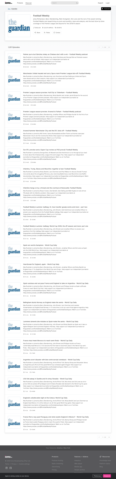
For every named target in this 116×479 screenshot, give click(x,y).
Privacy (14, 464)
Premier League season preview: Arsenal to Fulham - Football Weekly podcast (52, 112)
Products (20, 3)
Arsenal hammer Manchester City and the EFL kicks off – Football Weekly (50, 131)
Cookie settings (24, 464)
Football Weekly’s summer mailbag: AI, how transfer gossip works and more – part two (55, 207)
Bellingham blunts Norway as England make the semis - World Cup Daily (50, 302)
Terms (7, 464)
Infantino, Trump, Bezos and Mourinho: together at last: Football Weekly (49, 169)
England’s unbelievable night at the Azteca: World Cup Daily (45, 398)
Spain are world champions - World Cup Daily (40, 245)
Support (100, 3)
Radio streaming (57, 463)
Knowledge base (105, 460)
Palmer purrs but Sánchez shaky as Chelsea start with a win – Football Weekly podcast (55, 54)
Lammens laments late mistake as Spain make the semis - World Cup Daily (50, 321)
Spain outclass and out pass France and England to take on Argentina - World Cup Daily (55, 283)
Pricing (54, 470)
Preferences (97, 476)
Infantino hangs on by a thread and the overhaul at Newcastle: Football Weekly (52, 188)
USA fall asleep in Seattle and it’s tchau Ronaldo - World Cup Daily (47, 379)
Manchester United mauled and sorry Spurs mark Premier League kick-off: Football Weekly (57, 73)
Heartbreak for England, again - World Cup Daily (41, 264)
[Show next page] (109, 47)
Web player (78, 463)
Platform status (105, 463)
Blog (101, 467)
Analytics (77, 460)
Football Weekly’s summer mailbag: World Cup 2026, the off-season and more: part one (55, 226)
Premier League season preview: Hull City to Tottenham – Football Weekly (50, 92)
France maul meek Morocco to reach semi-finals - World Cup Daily (47, 341)
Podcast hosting (57, 460)
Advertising (56, 467)
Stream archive (79, 470)
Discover (29, 3)
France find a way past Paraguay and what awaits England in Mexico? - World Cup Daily (56, 417)
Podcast (107, 8)
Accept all (107, 476)
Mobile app (78, 467)
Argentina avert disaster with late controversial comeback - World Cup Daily (51, 360)
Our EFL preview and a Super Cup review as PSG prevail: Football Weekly (50, 150)
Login (108, 3)
